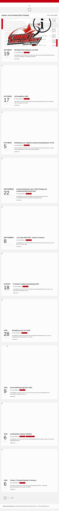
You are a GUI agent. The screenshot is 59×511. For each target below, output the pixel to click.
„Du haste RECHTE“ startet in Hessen (30, 237)
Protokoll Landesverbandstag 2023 (26, 284)
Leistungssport (30, 436)
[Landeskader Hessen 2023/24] (29, 416)
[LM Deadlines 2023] (29, 79)
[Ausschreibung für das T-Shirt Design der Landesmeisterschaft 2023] (29, 171)
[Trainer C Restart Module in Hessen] (29, 462)
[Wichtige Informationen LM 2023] (29, 32)
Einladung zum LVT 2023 (21, 330)
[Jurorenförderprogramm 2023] (29, 364)
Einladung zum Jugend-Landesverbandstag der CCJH (34, 143)
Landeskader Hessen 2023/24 (21, 434)
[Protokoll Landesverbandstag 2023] (29, 266)
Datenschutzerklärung (8, 506)
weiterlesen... (17, 58)
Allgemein (26, 52)
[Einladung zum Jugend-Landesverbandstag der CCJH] (29, 125)
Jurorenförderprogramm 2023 (21, 387)
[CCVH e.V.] (29, 5)
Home (48, 15)
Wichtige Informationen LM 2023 (26, 50)
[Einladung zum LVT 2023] (29, 313)
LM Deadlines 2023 (21, 96)
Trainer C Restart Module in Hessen (23, 480)
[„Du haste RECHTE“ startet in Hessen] (29, 220)
